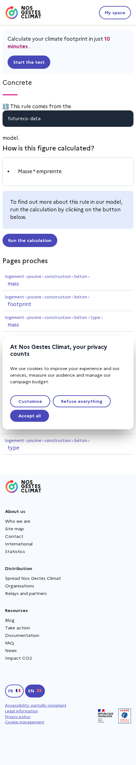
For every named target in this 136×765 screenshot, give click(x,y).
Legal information (21, 711)
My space (115, 12)
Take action (17, 628)
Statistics (15, 551)
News (11, 650)
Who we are (17, 521)
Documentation (22, 635)
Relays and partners (26, 593)
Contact (14, 536)
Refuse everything (81, 401)
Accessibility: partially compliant (35, 705)
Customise (30, 401)
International (19, 544)
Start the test (29, 62)
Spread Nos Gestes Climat (33, 578)
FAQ (9, 643)
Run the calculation (30, 240)
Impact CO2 (18, 658)
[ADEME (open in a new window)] (124, 716)
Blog (10, 620)
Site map (14, 529)
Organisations (19, 586)
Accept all (29, 416)
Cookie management (24, 722)
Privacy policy (17, 716)
